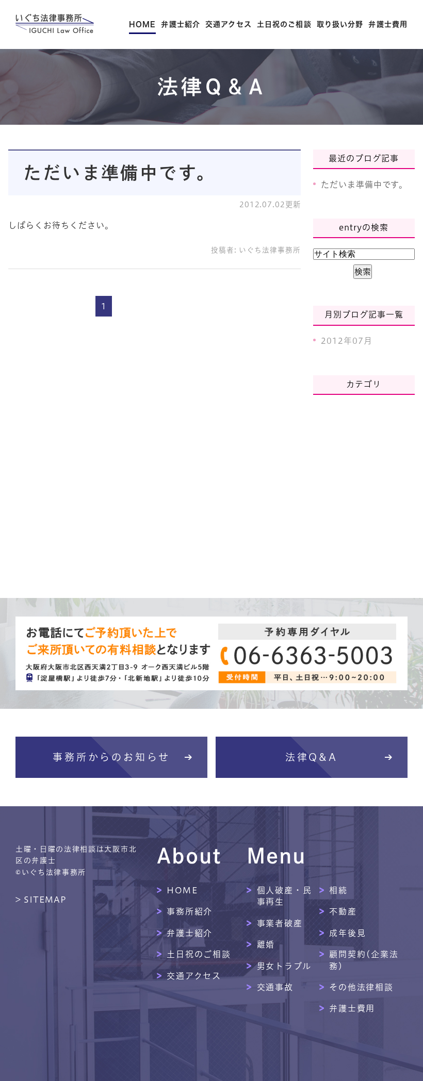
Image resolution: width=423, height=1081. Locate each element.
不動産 (343, 911)
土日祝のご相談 (284, 24)
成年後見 (347, 933)
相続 (338, 890)
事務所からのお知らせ (111, 757)
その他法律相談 (361, 987)
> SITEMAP (40, 899)
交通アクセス (228, 24)
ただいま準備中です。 (120, 172)
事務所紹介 (190, 911)
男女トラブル (284, 966)
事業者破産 (280, 923)
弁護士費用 (388, 24)
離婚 (266, 944)
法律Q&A (311, 757)
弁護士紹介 (180, 24)
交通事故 (275, 987)
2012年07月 (346, 341)
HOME (142, 24)
